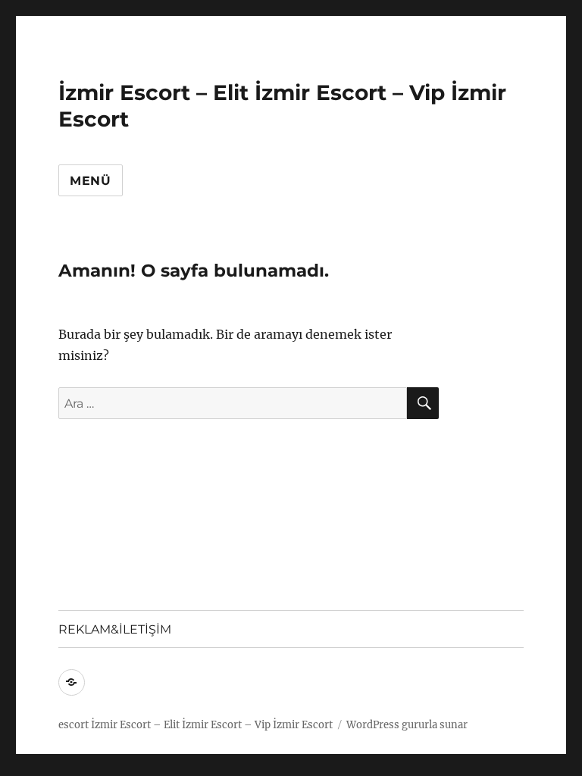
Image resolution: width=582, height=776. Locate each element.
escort (73, 724)
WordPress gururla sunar (407, 724)
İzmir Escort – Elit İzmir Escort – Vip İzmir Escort (212, 724)
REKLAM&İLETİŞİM (114, 629)
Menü (90, 181)
